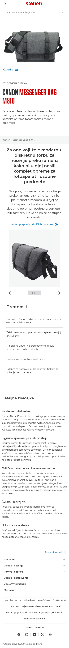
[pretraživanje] (5, 3)
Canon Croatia (33, 627)
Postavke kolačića (34, 618)
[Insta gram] (26, 634)
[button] (11, 293)
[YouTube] (50, 634)
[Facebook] (18, 634)
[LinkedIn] (34, 634)
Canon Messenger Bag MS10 (18, 140)
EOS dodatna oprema (14, 83)
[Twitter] (42, 634)
